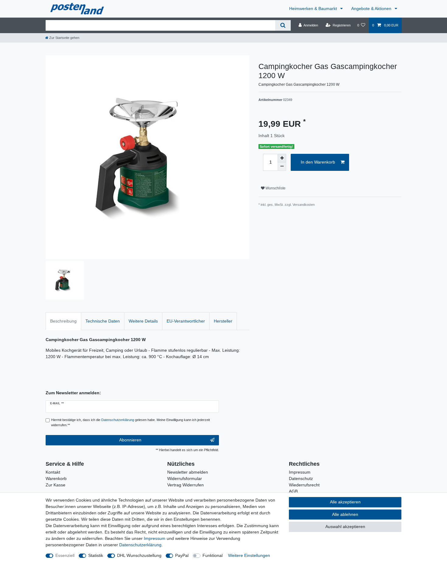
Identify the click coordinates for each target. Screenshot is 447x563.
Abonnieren (130, 439)
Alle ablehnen (345, 514)
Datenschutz (301, 478)
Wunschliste (275, 188)
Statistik (95, 555)
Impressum (299, 472)
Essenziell (64, 555)
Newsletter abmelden (187, 472)
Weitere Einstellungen (249, 555)
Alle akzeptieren (345, 501)
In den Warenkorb (318, 162)
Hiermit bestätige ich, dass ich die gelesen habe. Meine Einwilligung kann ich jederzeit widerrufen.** (130, 422)
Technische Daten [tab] (102, 321)
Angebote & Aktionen (372, 8)
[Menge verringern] (282, 166)
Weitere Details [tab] (143, 321)
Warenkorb (56, 478)
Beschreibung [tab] (63, 321)
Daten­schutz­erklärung (140, 544)
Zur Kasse (55, 484)
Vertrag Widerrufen (185, 484)
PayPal (182, 555)
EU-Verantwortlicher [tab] (186, 321)
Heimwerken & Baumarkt (313, 8)
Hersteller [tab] (223, 321)
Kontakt (53, 472)
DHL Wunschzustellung (139, 555)
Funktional (213, 555)
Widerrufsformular (184, 478)
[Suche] (283, 25)
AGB (293, 491)
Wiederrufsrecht (304, 484)
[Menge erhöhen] (282, 158)
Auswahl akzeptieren (345, 526)
